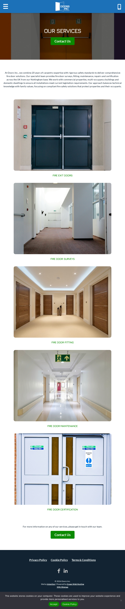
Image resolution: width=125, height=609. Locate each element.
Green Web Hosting (75, 584)
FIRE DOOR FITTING (62, 342)
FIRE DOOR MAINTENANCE (62, 426)
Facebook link (58, 570)
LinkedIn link (66, 570)
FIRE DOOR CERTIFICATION (62, 509)
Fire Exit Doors (62, 175)
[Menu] (5, 6)
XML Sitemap (62, 587)
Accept (54, 604)
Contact (119, 7)
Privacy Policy (38, 560)
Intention (51, 584)
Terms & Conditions (84, 560)
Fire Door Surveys (62, 258)
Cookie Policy (59, 560)
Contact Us (63, 41)
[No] (121, 600)
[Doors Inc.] (62, 6)
